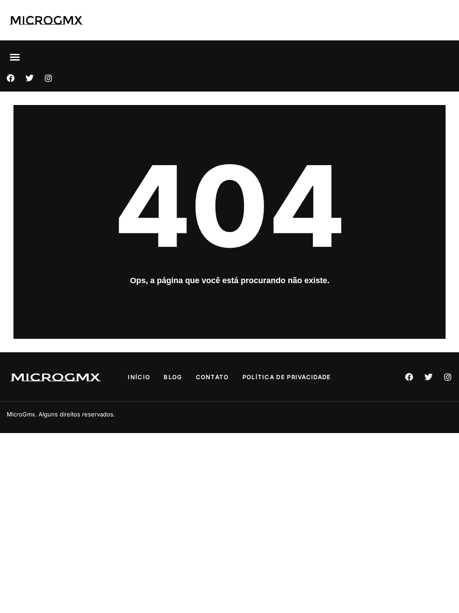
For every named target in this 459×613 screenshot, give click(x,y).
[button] (15, 57)
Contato (212, 377)
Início (139, 377)
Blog (173, 377)
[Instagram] (48, 78)
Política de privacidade (286, 377)
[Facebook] (11, 78)
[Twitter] (30, 78)
